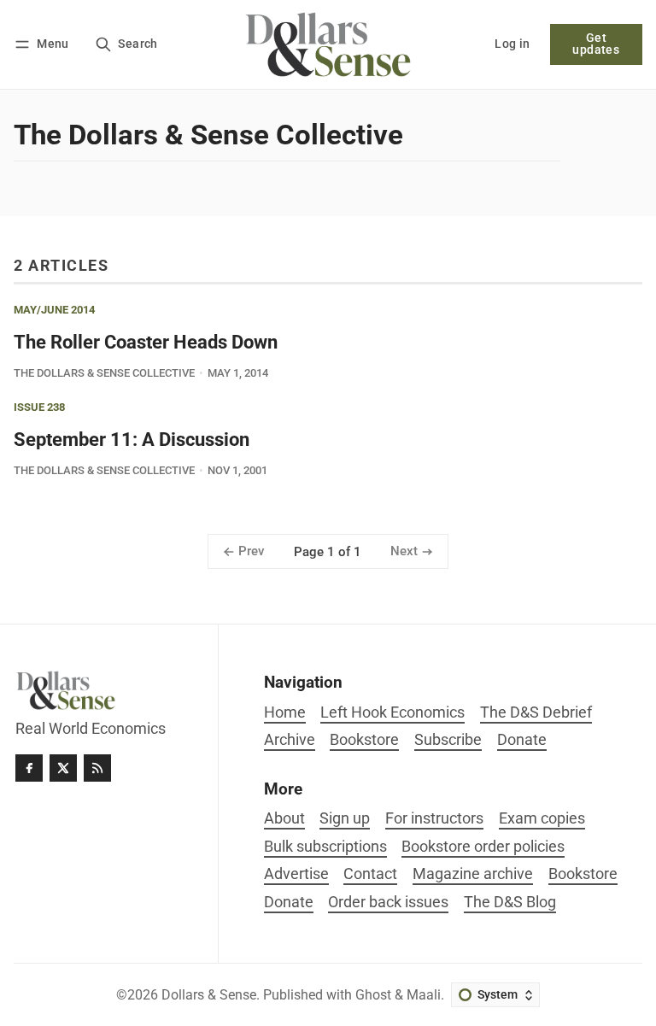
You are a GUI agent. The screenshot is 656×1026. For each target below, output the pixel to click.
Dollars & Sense (208, 995)
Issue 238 (39, 407)
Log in (512, 44)
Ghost (373, 995)
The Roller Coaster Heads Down (146, 342)
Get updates (595, 44)
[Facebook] (29, 768)
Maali (424, 995)
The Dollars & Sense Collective (104, 372)
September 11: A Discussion (131, 439)
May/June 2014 (54, 310)
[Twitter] (63, 768)
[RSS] (97, 768)
